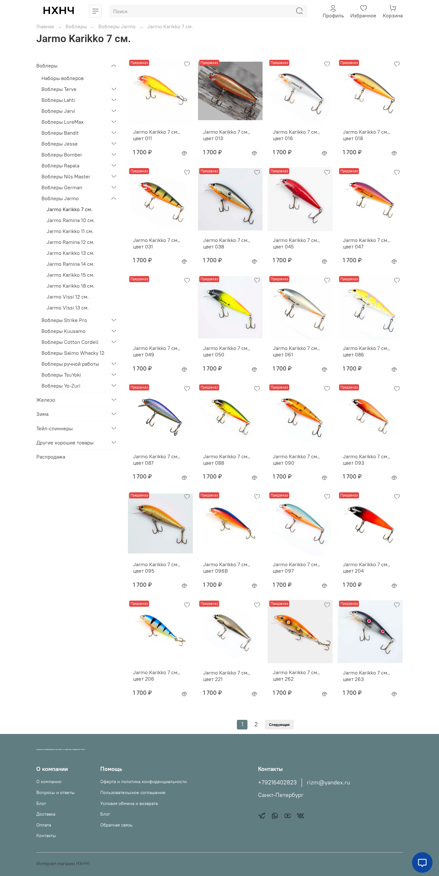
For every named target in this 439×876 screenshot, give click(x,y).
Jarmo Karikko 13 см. (70, 253)
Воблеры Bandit (60, 133)
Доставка (45, 814)
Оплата (43, 825)
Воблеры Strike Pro (64, 320)
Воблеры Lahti (58, 100)
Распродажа (50, 456)
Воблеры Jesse (59, 143)
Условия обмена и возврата (129, 803)
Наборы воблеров (62, 78)
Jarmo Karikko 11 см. (70, 231)
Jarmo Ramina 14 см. (70, 264)
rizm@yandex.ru (328, 782)
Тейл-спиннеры (54, 428)
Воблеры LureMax (62, 122)
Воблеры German (61, 187)
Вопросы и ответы (55, 792)
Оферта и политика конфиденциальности (143, 781)
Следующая (279, 724)
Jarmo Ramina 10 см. (71, 220)
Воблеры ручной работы (70, 364)
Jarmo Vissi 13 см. (68, 307)
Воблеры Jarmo (117, 26)
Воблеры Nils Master (65, 176)
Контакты (46, 835)
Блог (41, 803)
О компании (48, 781)
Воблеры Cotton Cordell (70, 342)
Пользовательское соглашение (133, 792)
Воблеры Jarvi (58, 111)
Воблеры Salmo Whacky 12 (72, 353)
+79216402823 (277, 782)
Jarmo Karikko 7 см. (69, 209)
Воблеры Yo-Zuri (60, 385)
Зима (42, 414)
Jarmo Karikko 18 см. (70, 285)
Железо (45, 400)
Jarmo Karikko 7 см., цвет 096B (226, 567)
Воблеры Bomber (61, 154)
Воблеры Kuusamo (63, 331)
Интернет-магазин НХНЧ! (63, 863)
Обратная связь (116, 825)
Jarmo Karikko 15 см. (70, 275)
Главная (45, 26)
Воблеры (76, 26)
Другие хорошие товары (65, 442)
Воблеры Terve (58, 89)
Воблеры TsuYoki (61, 374)
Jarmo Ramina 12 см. (70, 242)
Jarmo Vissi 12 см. (68, 296)
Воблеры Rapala (60, 165)
